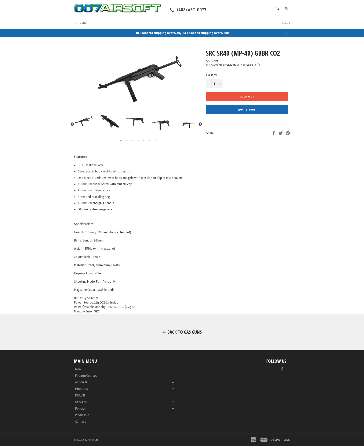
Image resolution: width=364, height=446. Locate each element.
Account (286, 23)
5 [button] (144, 140)
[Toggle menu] (172, 382)
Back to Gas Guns (184, 332)
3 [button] (132, 140)
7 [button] (155, 140)
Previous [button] (72, 124)
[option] (138, 78)
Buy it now (247, 109)
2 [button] (127, 140)
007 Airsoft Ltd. (91, 439)
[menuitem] (126, 369)
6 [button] (149, 140)
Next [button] (200, 124)
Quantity (211, 75)
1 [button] (121, 140)
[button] (248, 65)
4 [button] (138, 140)
